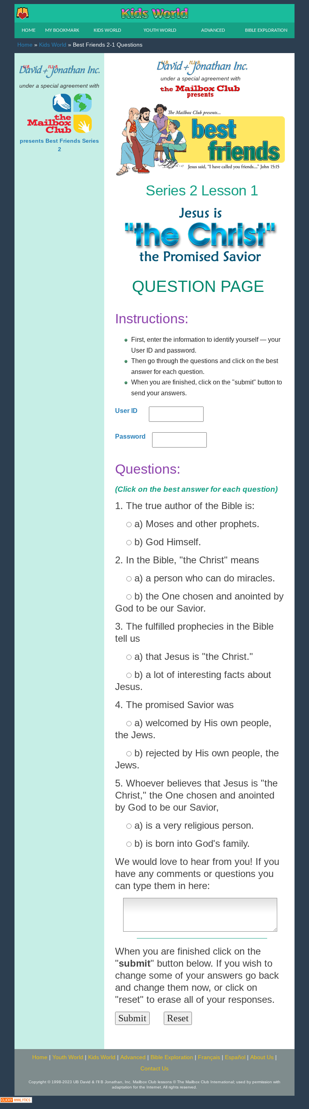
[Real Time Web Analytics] (16, 1099)
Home (25, 44)
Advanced (133, 1057)
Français (209, 1057)
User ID (126, 410)
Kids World (52, 44)
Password (130, 436)
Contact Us (154, 1069)
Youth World (67, 1057)
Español (235, 1057)
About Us (262, 1057)
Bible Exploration (171, 1057)
